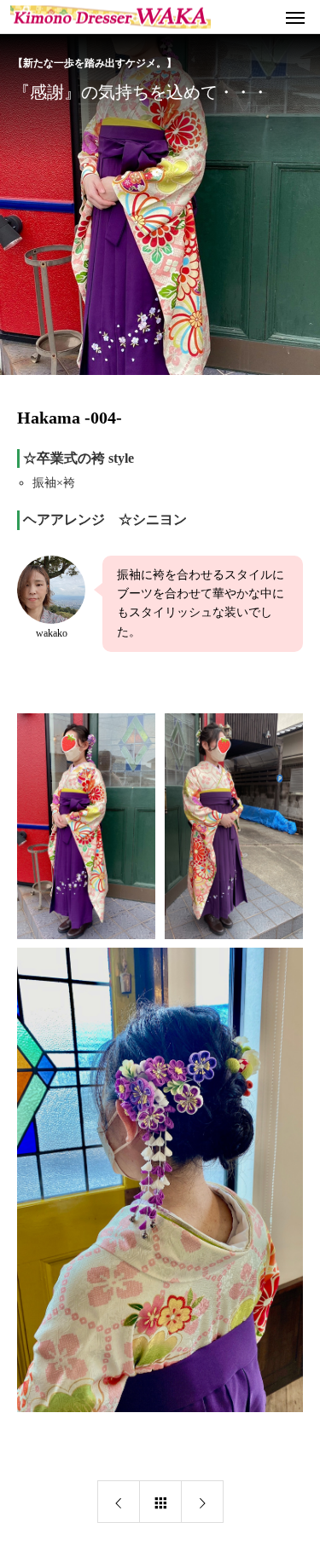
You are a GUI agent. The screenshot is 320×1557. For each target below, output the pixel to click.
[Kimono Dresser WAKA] (110, 16)
